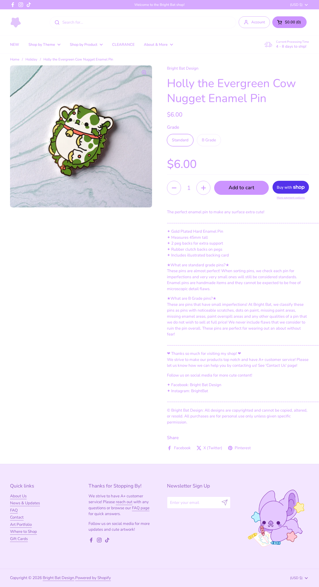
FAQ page (140, 508)
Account (258, 22)
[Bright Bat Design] (15, 22)
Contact (17, 517)
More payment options (291, 197)
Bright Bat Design (58, 577)
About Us (18, 496)
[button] (289, 22)
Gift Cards (19, 538)
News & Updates (25, 503)
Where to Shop (23, 531)
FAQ (14, 510)
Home (14, 59)
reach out (124, 502)
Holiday (31, 59)
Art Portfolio (21, 524)
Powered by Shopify (93, 577)
